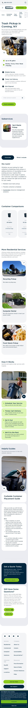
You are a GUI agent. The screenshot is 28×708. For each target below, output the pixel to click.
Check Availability (9, 104)
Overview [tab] (8, 157)
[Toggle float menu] (25, 14)
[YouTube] (18, 636)
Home (3, 14)
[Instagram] (9, 636)
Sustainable (6, 190)
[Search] (25, 2)
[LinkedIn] (5, 636)
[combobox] (11, 98)
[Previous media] (4, 473)
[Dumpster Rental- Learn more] (14, 300)
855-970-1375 (8, 2)
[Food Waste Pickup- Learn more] (14, 332)
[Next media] (24, 473)
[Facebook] (13, 636)
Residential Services (9, 15)
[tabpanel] (14, 178)
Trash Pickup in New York (20, 15)
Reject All (14, 705)
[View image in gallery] (4, 52)
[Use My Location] (22, 97)
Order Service (20, 7)
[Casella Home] (9, 8)
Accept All (14, 701)
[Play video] (24, 396)
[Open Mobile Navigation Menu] (3, 8)
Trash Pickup (15, 15)
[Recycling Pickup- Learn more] (14, 268)
